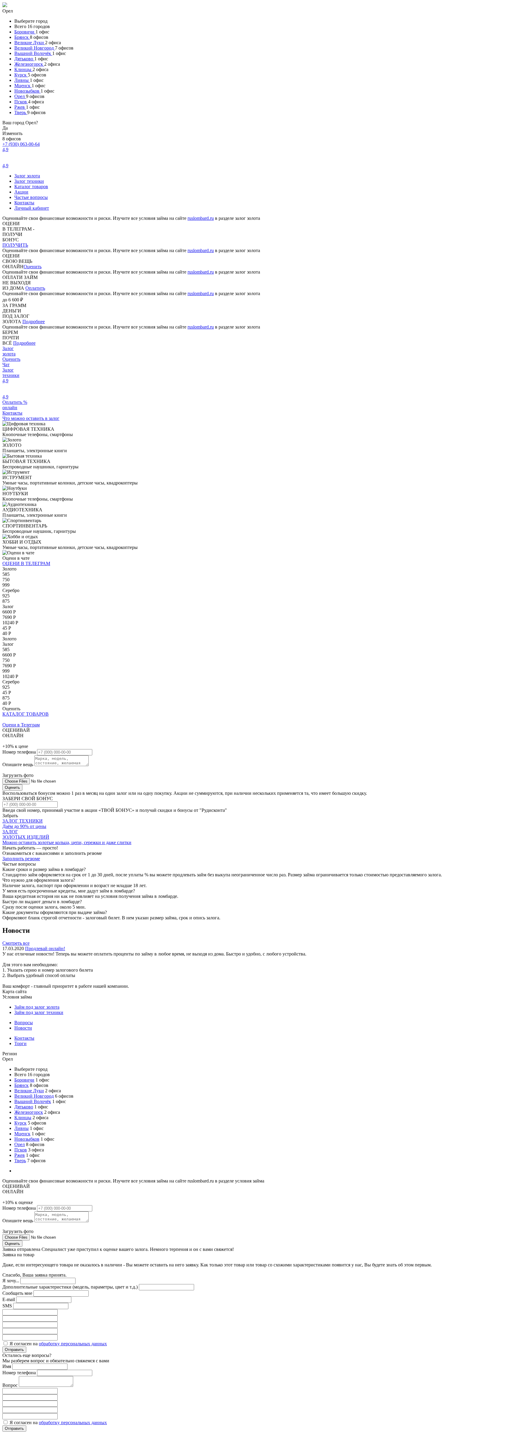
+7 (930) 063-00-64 (21, 144)
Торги (20, 1043)
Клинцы (23, 69)
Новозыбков (27, 90)
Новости (23, 1027)
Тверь (20, 112)
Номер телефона (19, 751)
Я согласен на (58, 1343)
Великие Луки (29, 42)
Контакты (24, 202)
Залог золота (27, 175)
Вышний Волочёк (33, 53)
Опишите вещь (18, 764)
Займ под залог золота (36, 1007)
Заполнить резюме (21, 858)
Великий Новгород (34, 47)
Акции (21, 191)
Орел (20, 96)
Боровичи (25, 31)
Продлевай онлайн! (45, 948)
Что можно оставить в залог (30, 418)
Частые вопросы (31, 197)
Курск (21, 74)
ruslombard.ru (201, 218)
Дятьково (24, 58)
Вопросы (23, 1022)
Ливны (22, 80)
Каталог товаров (31, 186)
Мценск (23, 85)
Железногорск (29, 64)
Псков (21, 101)
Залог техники (29, 181)
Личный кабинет (31, 208)
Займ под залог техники (38, 1012)
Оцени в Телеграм (21, 724)
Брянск (22, 37)
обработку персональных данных (73, 1343)
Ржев (20, 107)
